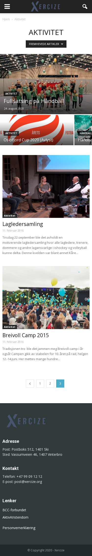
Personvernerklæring (18, 527)
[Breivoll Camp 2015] (46, 297)
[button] (85, 6)
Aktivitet (11, 93)
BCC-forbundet (14, 510)
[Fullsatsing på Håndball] (46, 84)
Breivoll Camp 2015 (25, 335)
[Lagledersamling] (46, 186)
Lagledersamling (22, 224)
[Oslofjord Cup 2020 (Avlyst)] (37, 133)
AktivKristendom (15, 517)
